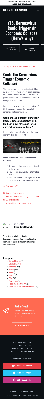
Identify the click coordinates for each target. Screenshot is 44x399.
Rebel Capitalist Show (17, 284)
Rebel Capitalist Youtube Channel (21, 287)
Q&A (10, 278)
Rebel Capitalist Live (22, 345)
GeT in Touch (22, 326)
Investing (12, 267)
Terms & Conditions (29, 395)
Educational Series (16, 264)
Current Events (12, 193)
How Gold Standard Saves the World (20, 203)
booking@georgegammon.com (22, 4)
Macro (21, 193)
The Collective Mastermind (22, 351)
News (11, 275)
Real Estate (13, 281)
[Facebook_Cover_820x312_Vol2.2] (22, 153)
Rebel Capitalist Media (22, 348)
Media (11, 272)
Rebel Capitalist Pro (22, 342)
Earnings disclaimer (22, 358)
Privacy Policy (12, 395)
